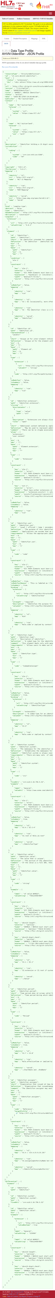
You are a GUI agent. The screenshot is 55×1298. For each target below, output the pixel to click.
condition (15, 258)
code (15, 157)
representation (17, 333)
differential (11, 1181)
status (10, 80)
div (8, 82)
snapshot (9, 217)
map (16, 293)
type (7, 210)
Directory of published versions (18, 33)
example (14, 784)
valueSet (17, 606)
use (14, 134)
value (15, 113)
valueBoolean (24, 1225)
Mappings (34, 39)
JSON (6, 44)
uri (10, 177)
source (18, 279)
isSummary (15, 382)
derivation (10, 215)
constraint (16, 264)
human (17, 273)
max (12, 246)
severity (18, 270)
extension (11, 219)
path (13, 237)
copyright (10, 167)
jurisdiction (11, 146)
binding (14, 587)
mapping (9, 171)
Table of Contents (12, 1296)
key (16, 268)
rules (15, 422)
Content (6, 39)
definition (16, 241)
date (7, 97)
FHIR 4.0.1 (12, 1294)
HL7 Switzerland (16, 1292)
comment (14, 430)
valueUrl (22, 368)
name (7, 90)
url (7, 86)
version (9, 88)
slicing (14, 405)
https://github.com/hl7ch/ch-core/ (24, 31)
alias (13, 432)
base (13, 248)
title (8, 92)
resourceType (11, 74)
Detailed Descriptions (20, 39)
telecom (12, 107)
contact (9, 101)
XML (44, 39)
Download (12, 67)
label (17, 788)
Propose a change (32, 1296)
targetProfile (21, 1111)
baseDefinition (12, 212)
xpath (17, 277)
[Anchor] (45, 53)
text (7, 78)
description (11, 144)
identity (13, 175)
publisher (10, 99)
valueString (16, 225)
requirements (16, 533)
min (12, 244)
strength (17, 602)
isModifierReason (18, 583)
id (6, 76)
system (16, 111)
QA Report (22, 1296)
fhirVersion (11, 169)
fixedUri (15, 782)
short (13, 239)
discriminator (19, 407)
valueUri (18, 790)
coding (12, 150)
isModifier (16, 285)
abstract (9, 208)
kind (7, 206)
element (10, 231)
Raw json (5, 67)
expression (19, 275)
